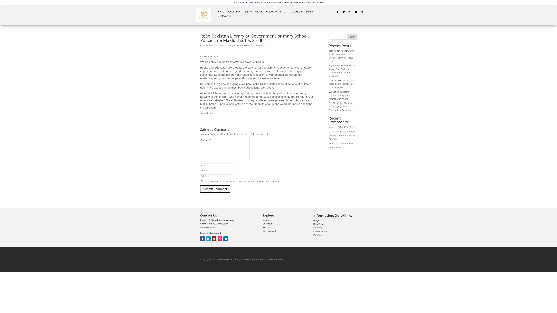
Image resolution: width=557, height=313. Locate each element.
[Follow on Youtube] (355, 11)
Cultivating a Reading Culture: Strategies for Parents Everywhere (339, 95)
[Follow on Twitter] (343, 11)
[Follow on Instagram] (349, 11)
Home (221, 12)
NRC (282, 12)
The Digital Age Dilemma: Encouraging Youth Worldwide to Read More (341, 106)
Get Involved (224, 16)
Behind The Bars (346, 127)
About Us (232, 12)
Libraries (295, 12)
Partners (317, 235)
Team (246, 12)
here (213, 113)
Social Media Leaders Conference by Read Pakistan (342, 135)
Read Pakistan (210, 45)
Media (309, 12)
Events (258, 12)
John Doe (333, 143)
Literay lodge (320, 231)
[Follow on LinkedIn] (362, 11)
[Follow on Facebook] (337, 11)
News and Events (242, 45)
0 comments (259, 45)
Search (352, 36)
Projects (269, 12)
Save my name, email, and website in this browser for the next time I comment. (242, 181)
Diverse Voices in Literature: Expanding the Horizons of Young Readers (342, 84)
